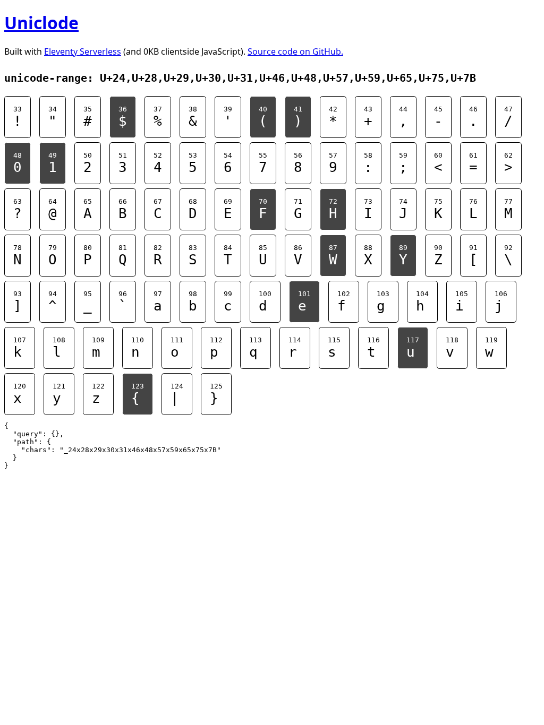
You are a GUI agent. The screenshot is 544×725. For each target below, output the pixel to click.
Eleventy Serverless (82, 51)
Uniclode (41, 22)
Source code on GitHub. (295, 51)
